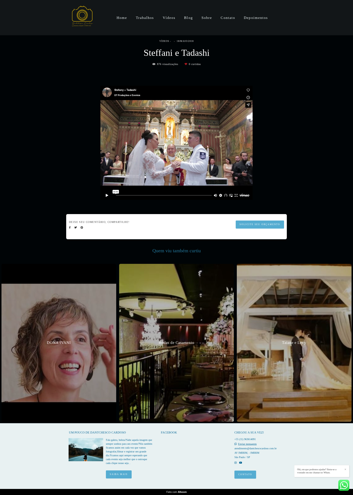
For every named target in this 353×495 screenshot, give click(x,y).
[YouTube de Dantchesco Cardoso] (240, 462)
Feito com (176, 492)
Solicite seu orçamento (260, 224)
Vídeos (169, 18)
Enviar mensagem (247, 444)
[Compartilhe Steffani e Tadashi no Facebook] (70, 227)
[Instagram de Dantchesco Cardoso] (235, 462)
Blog (188, 18)
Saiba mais (119, 474)
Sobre (207, 18)
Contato (228, 18)
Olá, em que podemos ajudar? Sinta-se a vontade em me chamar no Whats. (316, 471)
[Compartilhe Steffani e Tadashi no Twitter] (75, 227)
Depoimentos (256, 18)
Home (122, 18)
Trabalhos (145, 18)
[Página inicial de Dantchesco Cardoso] (82, 18)
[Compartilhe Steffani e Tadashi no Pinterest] (82, 227)
